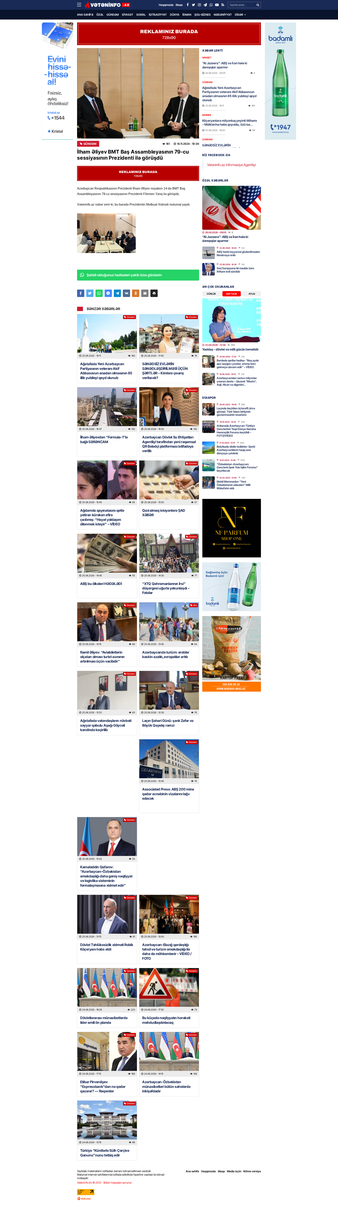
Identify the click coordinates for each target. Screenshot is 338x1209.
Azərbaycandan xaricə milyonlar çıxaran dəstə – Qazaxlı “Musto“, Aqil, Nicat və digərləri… (237, 381)
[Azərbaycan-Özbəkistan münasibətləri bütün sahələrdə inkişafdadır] (169, 1054)
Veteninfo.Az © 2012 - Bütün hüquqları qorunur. (104, 1182)
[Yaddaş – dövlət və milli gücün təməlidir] (231, 320)
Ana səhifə (85, 14)
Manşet (206, 57)
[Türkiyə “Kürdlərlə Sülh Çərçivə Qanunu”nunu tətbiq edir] (107, 1123)
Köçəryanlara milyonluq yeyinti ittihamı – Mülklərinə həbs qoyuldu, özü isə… (229, 123)
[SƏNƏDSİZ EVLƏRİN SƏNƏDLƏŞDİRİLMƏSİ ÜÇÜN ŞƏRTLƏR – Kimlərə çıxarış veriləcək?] (169, 336)
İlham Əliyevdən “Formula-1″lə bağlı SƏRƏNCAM (104, 439)
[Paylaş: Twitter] (89, 293)
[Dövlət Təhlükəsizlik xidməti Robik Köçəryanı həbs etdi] (107, 917)
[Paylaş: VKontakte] (126, 293)
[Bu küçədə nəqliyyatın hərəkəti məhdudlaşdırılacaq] (169, 990)
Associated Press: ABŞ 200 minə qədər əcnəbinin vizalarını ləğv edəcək (168, 793)
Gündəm (113, 14)
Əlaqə (221, 1171)
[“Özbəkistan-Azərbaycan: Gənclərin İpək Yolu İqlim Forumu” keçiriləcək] (208, 465)
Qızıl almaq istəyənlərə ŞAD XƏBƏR (163, 512)
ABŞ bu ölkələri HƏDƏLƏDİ (101, 584)
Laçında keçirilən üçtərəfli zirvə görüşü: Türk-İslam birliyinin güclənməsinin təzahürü (236, 412)
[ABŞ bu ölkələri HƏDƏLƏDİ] (107, 556)
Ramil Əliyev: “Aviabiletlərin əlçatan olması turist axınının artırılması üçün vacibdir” (102, 657)
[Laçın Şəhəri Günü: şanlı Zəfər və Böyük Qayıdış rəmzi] (169, 693)
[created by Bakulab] (169, 1198)
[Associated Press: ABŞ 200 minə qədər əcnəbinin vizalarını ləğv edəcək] (169, 761)
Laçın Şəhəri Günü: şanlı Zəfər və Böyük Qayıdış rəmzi (167, 723)
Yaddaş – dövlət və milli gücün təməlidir (230, 349)
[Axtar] (258, 5)
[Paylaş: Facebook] (80, 293)
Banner (206, 115)
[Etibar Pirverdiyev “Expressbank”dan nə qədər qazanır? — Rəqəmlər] (107, 1054)
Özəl (99, 14)
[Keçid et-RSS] (223, 5)
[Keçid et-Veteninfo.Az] (107, 5)
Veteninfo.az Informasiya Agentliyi (231, 165)
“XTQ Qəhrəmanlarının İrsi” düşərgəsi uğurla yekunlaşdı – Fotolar (165, 588)
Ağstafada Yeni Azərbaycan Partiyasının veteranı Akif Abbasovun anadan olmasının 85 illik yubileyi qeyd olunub (106, 371)
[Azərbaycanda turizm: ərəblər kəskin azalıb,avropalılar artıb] (169, 624)
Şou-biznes (202, 14)
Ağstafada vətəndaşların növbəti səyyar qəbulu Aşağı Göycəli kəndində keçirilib (105, 725)
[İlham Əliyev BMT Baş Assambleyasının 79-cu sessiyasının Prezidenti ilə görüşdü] (138, 93)
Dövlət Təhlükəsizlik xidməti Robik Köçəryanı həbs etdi (106, 947)
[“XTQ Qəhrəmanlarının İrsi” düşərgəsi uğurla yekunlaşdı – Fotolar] (169, 556)
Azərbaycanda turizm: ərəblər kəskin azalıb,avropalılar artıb (165, 654)
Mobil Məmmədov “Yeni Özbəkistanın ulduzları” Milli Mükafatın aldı (233, 485)
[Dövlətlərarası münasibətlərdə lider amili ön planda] (107, 990)
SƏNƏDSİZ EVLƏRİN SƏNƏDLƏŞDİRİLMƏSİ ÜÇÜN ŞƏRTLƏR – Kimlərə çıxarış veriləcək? (165, 371)
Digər (239, 14)
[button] (154, 293)
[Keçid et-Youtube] (217, 5)
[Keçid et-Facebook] (188, 5)
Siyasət (127, 14)
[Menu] (81, 5)
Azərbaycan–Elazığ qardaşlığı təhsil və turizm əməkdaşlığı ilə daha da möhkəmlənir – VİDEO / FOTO (166, 951)
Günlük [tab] (211, 293)
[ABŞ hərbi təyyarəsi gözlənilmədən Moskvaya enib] (208, 253)
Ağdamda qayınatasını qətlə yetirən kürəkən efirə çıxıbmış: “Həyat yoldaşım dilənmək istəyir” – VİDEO (102, 517)
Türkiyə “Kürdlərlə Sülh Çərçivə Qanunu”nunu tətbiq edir (104, 1152)
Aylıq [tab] (252, 293)
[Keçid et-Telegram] (205, 5)
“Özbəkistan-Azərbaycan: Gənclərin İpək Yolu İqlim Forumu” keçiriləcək (237, 467)
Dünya (174, 14)
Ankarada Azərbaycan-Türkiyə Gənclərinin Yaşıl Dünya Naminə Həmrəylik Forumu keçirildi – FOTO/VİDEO (236, 430)
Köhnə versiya (252, 1171)
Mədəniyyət (223, 14)
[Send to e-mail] (144, 293)
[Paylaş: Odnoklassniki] (135, 293)
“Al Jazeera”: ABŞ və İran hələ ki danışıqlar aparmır (224, 65)
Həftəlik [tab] (231, 293)
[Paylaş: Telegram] (117, 293)
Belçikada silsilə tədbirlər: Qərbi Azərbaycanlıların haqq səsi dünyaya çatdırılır (236, 450)
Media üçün (234, 1171)
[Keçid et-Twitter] (193, 5)
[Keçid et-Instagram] (199, 5)
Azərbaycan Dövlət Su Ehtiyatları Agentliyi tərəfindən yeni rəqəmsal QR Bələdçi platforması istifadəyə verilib (169, 444)
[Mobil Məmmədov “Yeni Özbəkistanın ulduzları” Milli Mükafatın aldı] (208, 482)
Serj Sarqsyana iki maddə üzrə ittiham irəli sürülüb (235, 269)
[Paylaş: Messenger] (108, 293)
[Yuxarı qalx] (327, 1198)
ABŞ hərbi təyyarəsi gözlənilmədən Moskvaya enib (238, 253)
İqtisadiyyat (158, 14)
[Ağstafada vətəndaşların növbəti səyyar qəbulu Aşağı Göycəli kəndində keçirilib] (107, 693)
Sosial (141, 14)
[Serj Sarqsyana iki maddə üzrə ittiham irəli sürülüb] (208, 269)
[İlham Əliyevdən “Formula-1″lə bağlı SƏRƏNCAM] (107, 409)
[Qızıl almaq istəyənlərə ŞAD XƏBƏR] (169, 483)
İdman (186, 14)
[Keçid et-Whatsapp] (211, 5)
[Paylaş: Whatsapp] (99, 293)
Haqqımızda (208, 1171)
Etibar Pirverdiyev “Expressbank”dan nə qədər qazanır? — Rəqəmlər (103, 1086)
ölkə (195, 605)
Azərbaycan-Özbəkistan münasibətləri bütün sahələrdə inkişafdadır (166, 1086)
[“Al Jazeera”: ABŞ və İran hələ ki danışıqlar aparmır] (231, 208)
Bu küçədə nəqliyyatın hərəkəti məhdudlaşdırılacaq (166, 1020)
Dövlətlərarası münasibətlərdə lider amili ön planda (103, 1020)
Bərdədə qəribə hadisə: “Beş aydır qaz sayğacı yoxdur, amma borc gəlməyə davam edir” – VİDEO (238, 364)
